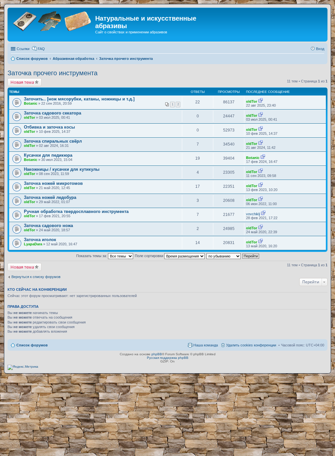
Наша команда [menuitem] (205, 345)
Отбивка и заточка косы (49, 127)
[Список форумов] (52, 20)
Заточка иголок (40, 239)
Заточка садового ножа (48, 225)
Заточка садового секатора (52, 113)
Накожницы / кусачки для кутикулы (61, 169)
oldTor (251, 101)
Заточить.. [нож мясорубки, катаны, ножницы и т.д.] (79, 98)
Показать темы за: (92, 256)
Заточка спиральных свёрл (53, 141)
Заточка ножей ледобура (50, 197)
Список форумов (32, 345)
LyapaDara (33, 244)
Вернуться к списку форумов (36, 277)
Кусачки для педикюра (48, 155)
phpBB (156, 354)
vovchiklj (253, 214)
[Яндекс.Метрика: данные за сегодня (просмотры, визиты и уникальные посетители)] (23, 367)
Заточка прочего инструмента (52, 73)
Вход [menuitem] (320, 49)
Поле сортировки (149, 256)
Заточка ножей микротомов (53, 183)
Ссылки (23, 49)
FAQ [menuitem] (41, 49)
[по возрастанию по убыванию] (223, 256)
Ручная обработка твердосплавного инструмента (76, 211)
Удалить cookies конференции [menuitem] (251, 345)
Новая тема (22, 82)
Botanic (30, 103)
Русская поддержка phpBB (167, 358)
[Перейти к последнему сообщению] (260, 101)
